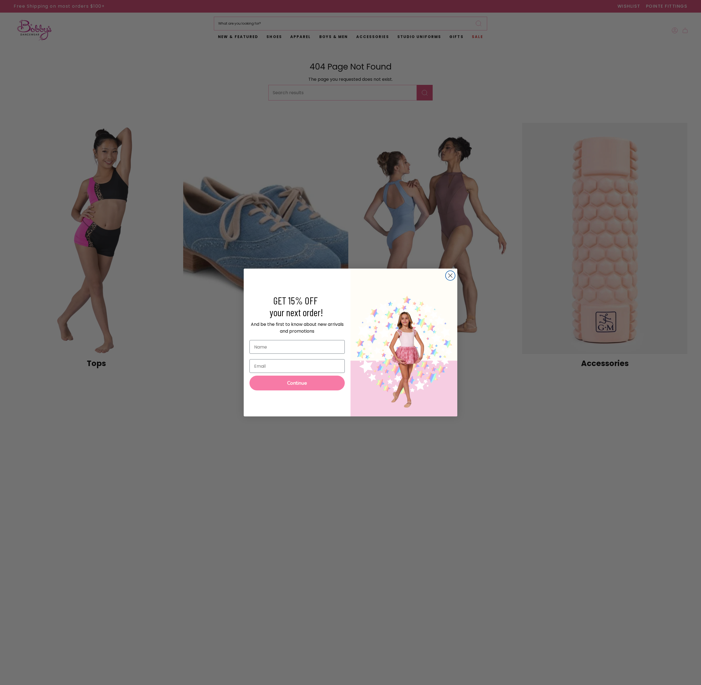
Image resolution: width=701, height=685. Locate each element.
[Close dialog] (450, 275)
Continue (297, 383)
